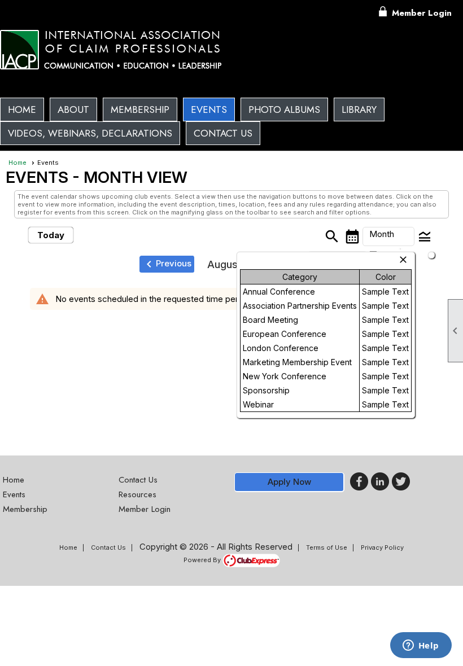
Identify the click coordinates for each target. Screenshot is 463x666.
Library (359, 109)
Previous (166, 264)
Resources (137, 494)
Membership (140, 109)
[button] (73, 109)
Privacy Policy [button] (382, 547)
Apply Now (289, 481)
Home (22, 109)
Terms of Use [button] (326, 547)
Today (50, 235)
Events (209, 109)
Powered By (203, 560)
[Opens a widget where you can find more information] (421, 646)
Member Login (422, 13)
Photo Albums (284, 109)
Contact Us (223, 133)
